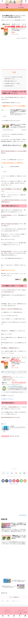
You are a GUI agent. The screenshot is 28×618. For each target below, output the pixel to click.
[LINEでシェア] (20, 473)
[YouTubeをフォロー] (14, 480)
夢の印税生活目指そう (9, 85)
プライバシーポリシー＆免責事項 (20, 613)
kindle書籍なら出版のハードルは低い (12, 83)
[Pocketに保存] (16, 473)
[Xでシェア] (3, 473)
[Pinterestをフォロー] (17, 480)
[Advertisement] (14, 54)
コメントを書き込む (14, 597)
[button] (24, 473)
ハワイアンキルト (5, 436)
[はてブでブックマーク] (12, 473)
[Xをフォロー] (6, 480)
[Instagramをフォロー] (10, 480)
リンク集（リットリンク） (7, 398)
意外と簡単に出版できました (11, 81)
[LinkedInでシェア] (24, 362)
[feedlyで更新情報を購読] (21, 480)
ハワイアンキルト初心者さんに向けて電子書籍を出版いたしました (13, 77)
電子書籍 (12, 436)
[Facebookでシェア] (7, 473)
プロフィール (7, 610)
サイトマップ (20, 610)
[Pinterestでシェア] (21, 362)
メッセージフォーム (7, 612)
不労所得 (17, 436)
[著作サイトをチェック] (3, 480)
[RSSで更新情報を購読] (25, 480)
